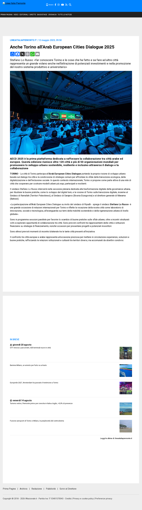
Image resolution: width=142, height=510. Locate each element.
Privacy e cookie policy (83, 498)
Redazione (36, 488)
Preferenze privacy (103, 498)
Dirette (33, 15)
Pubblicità (51, 488)
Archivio (23, 488)
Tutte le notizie (65, 15)
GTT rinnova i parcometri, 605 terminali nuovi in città (30, 348)
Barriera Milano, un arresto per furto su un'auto (28, 365)
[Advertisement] (106, 5)
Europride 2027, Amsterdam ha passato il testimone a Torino (34, 383)
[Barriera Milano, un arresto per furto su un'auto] (126, 376)
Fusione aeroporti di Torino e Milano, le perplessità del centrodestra (37, 421)
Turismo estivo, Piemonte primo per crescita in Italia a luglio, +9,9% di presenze (41, 403)
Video (16, 15)
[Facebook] (55, 5)
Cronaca (52, 15)
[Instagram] (59, 5)
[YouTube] (62, 5)
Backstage (42, 15)
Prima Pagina (6, 15)
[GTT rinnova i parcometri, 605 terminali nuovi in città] (126, 358)
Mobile (50, 5)
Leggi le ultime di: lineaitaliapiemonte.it (116, 438)
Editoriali (24, 15)
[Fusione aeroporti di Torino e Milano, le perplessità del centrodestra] (126, 431)
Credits (68, 498)
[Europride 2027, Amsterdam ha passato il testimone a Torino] (126, 393)
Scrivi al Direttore (68, 488)
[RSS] (66, 5)
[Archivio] (70, 5)
